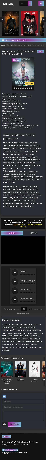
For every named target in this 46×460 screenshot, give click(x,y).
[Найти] (30, 3)
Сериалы (12, 45)
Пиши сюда (18, 224)
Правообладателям (10, 450)
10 (31, 88)
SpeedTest (6, 437)
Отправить (14, 424)
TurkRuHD (4, 45)
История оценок (22, 313)
